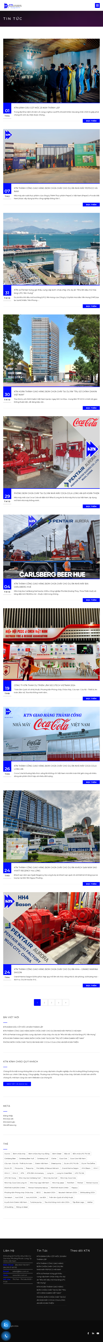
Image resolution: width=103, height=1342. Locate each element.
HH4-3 (15, 1173)
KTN (22, 1173)
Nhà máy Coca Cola (68, 1178)
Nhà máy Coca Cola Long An (15, 1183)
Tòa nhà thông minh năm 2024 (57, 1202)
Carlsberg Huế (42, 1158)
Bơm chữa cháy (19, 1154)
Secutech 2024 (49, 1192)
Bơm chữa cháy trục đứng (39, 1154)
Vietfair (90, 1202)
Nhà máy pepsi (58, 1183)
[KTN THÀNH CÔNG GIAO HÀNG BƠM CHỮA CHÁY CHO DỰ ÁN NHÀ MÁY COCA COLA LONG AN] (51, 733)
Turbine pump (36, 1202)
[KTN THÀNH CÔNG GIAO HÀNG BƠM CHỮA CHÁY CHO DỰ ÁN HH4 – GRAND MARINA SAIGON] (51, 928)
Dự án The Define (88, 1163)
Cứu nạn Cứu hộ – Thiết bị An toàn (18, 1163)
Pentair (80, 1183)
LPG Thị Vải (79, 1173)
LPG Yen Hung (10, 1178)
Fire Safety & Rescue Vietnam (47, 1168)
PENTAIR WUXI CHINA (60, 1188)
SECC (38, 1192)
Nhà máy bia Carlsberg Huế (30, 1178)
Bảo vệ (67, 1154)
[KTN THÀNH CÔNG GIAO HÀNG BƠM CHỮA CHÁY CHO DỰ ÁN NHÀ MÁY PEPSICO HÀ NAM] (51, 156)
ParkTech (70, 1183)
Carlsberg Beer (10, 1158)
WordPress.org (9, 1125)
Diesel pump (56, 1163)
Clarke (53, 1158)
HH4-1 (95, 1168)
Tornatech (8, 1197)
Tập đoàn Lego (78, 1202)
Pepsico (75, 1188)
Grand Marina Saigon (70, 1168)
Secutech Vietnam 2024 (67, 1192)
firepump (29, 1168)
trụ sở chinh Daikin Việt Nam (15, 1202)
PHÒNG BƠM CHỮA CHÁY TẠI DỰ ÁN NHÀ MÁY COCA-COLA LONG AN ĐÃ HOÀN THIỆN (56, 493)
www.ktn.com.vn (20, 1275)
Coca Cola (63, 1158)
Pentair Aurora (92, 1183)
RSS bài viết (8, 1119)
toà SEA (43, 1197)
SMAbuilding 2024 (87, 1192)
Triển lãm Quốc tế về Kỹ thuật (61, 1197)
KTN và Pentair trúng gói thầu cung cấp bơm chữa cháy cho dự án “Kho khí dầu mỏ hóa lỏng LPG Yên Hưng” (49, 1034)
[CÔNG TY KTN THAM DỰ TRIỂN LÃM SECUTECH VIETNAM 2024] (51, 644)
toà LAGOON (31, 1197)
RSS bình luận (9, 1122)
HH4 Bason (86, 1168)
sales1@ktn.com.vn (21, 1271)
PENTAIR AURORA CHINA (14, 1188)
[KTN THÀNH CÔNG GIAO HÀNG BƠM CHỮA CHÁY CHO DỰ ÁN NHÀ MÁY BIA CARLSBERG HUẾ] (51, 546)
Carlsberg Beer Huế (26, 1158)
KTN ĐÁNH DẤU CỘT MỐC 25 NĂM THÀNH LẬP (37, 108)
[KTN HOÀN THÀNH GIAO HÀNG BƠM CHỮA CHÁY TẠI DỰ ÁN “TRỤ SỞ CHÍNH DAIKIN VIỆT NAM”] (51, 350)
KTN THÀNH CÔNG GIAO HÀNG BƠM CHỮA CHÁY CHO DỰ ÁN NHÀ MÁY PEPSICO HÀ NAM (42, 1031)
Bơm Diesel (56, 1154)
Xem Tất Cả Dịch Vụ (17, 1084)
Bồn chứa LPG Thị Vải (81, 1154)
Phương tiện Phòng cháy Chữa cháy (18, 1192)
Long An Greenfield (64, 1173)
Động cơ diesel (22, 1207)
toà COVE (19, 1197)
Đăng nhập (8, 1116)
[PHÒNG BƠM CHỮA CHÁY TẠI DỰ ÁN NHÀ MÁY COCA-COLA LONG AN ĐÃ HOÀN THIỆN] (51, 452)
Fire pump (19, 1168)
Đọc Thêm (91, 121)
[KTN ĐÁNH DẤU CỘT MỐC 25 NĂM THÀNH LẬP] (51, 70)
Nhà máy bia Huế (50, 1178)
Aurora (7, 1154)
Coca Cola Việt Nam (78, 1158)
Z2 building (8, 1207)
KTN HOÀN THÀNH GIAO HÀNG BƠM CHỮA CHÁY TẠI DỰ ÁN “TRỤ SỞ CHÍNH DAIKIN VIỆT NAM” (43, 1038)
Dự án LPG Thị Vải (71, 1163)
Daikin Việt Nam (41, 1163)
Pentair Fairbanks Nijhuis (38, 1188)
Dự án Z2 (8, 1168)
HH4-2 (7, 1173)
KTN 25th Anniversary (35, 1173)
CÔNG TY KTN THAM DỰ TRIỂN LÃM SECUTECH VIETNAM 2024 (44, 685)
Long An (50, 1173)
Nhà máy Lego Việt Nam (39, 1183)
